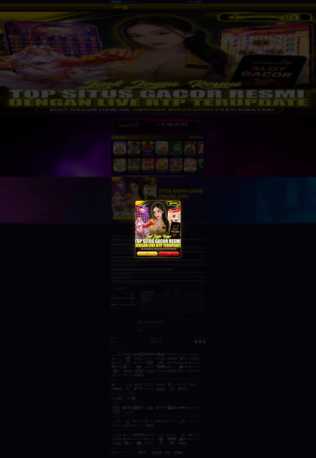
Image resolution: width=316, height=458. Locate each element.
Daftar (168, 253)
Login (147, 253)
